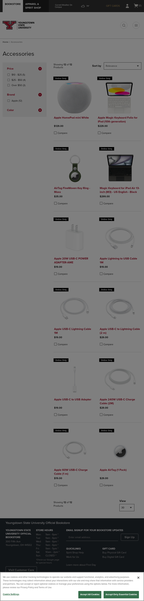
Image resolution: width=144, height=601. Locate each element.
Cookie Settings (11, 594)
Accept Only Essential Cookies (121, 594)
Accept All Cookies (89, 594)
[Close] (138, 577)
